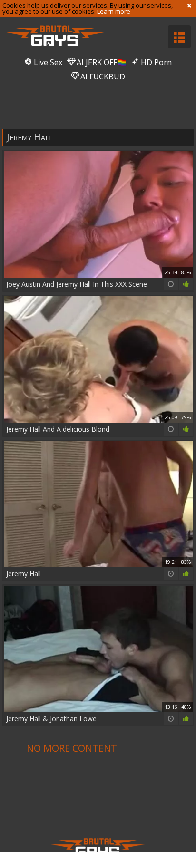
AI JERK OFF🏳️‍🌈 (101, 62)
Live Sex (47, 62)
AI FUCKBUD (101, 76)
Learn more (113, 11)
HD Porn (155, 62)
